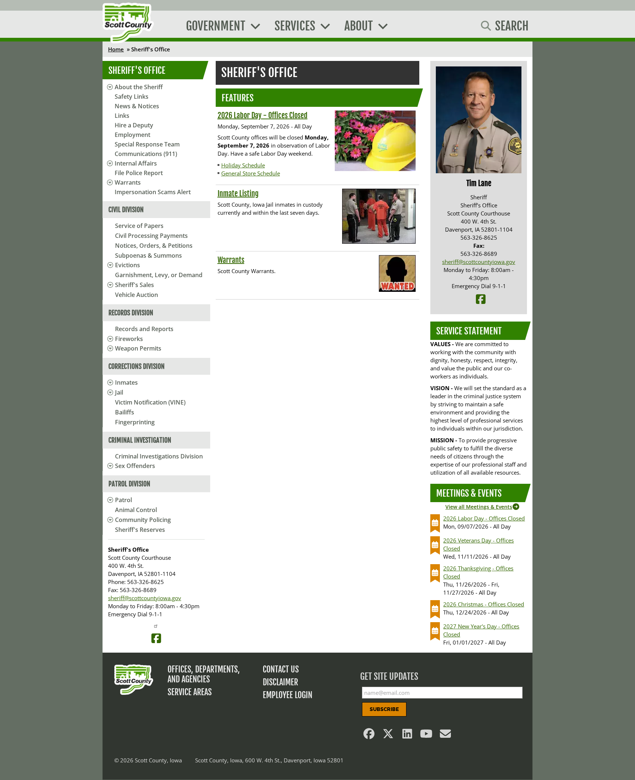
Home (116, 49)
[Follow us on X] (388, 735)
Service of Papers (139, 226)
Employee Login (287, 695)
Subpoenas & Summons (148, 255)
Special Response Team (147, 144)
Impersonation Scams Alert (153, 192)
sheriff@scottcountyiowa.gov (144, 598)
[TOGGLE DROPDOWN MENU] (109, 265)
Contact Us (281, 669)
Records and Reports (144, 329)
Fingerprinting (135, 422)
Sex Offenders (135, 466)
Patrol (123, 500)
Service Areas (190, 692)
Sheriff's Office (136, 70)
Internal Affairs (136, 163)
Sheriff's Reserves (140, 530)
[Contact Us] (446, 735)
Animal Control (136, 510)
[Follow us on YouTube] (427, 735)
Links (122, 116)
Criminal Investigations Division (159, 456)
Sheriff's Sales (134, 285)
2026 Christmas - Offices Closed (483, 604)
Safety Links (131, 96)
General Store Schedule (250, 173)
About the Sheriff (139, 87)
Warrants (128, 182)
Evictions (127, 265)
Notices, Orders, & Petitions (154, 246)
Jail (119, 392)
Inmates (126, 382)
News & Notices (137, 106)
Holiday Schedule (243, 165)
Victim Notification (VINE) (150, 402)
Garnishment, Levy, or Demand (158, 275)
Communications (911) (146, 154)
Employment (132, 135)
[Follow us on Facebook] (369, 735)
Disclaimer (280, 682)
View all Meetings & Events (478, 506)
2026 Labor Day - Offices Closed (263, 115)
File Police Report (139, 173)
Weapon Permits (138, 348)
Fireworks (129, 339)
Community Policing (143, 520)
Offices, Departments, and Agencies (204, 674)
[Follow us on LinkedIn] (408, 735)
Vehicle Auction (136, 295)
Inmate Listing (238, 193)
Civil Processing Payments (151, 236)
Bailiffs (124, 412)
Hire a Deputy (134, 125)
